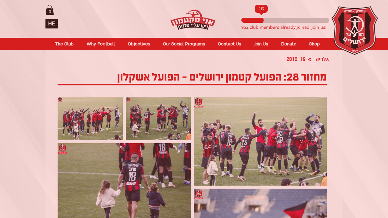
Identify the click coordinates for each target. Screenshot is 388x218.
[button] (256, 52)
